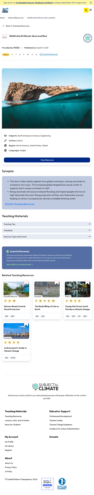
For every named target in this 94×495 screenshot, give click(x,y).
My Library (9, 446)
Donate (53, 436)
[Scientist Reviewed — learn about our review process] (87, 38)
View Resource (47, 160)
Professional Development (60, 416)
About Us (9, 463)
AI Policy (8, 471)
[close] (91, 2)
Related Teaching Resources (19, 204)
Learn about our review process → (19, 264)
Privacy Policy (11, 467)
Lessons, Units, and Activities (17, 420)
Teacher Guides (56, 420)
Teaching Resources (13, 416)
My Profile (9, 442)
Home (2, 18)
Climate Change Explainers (60, 424)
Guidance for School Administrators (64, 429)
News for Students (13, 424)
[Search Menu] (86, 10)
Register (8, 450)
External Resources (16, 18)
